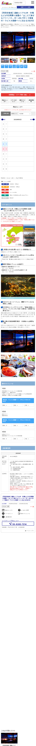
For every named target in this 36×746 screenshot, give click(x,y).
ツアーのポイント (13, 100)
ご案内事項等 (31, 100)
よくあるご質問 (25, 510)
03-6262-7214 (19, 524)
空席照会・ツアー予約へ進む (18, 94)
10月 (31, 119)
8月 (4, 119)
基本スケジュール (22, 100)
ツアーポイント (9, 513)
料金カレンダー (5, 100)
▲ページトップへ (29, 530)
